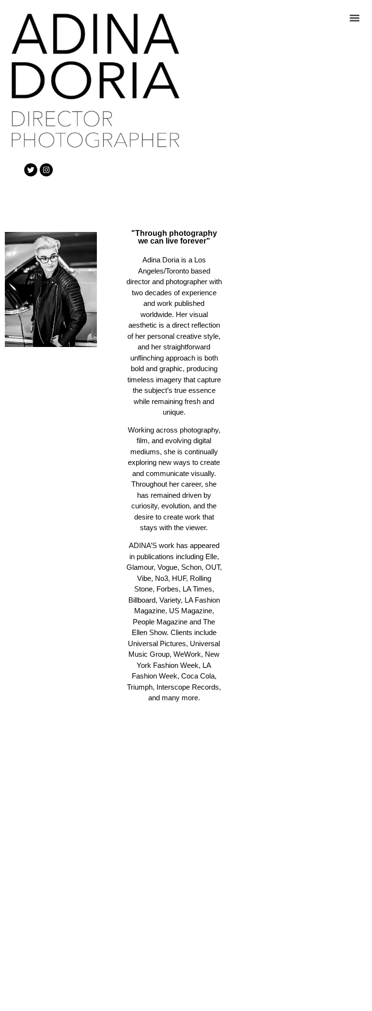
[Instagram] (46, 169)
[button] (354, 18)
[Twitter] (30, 169)
